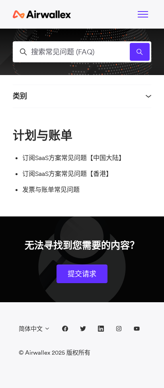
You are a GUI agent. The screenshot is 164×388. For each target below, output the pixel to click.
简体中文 (31, 328)
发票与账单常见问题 (51, 189)
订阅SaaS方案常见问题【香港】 (67, 174)
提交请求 (82, 273)
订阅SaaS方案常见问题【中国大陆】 (73, 158)
